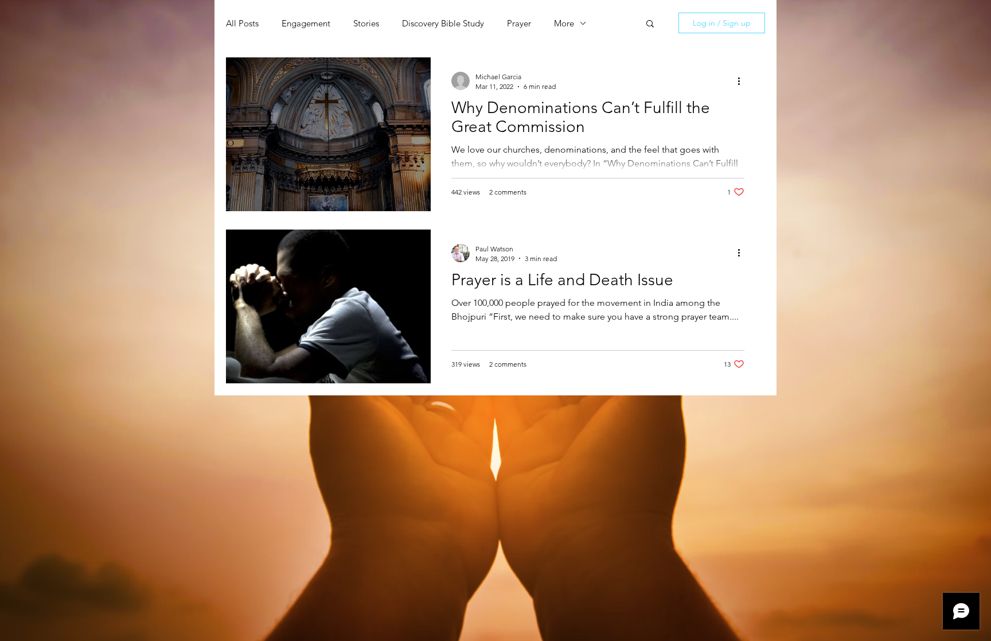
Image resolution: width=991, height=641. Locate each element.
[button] (650, 24)
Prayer (519, 23)
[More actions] (743, 81)
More (564, 23)
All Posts (242, 23)
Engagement (306, 23)
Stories (366, 23)
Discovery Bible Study (443, 23)
